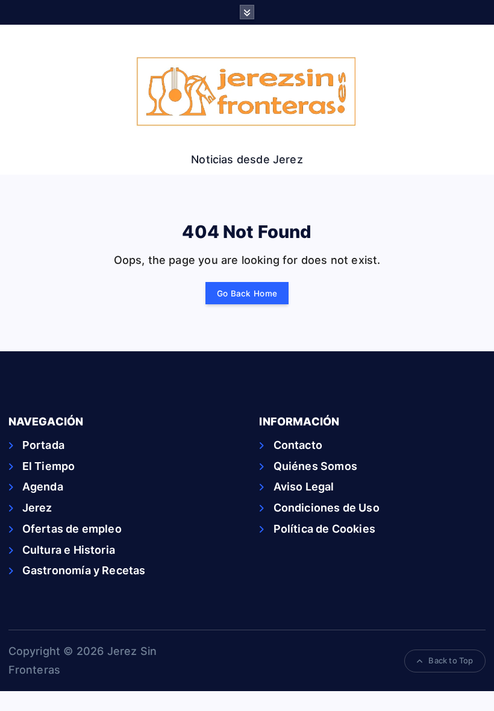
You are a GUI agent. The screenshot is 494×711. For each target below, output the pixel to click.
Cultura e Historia (68, 549)
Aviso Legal (304, 486)
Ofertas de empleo (72, 528)
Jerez (37, 507)
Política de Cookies (324, 528)
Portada (43, 445)
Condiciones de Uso (326, 507)
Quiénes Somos (315, 466)
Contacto (298, 445)
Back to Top (450, 660)
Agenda (42, 486)
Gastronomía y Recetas (84, 570)
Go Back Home (247, 293)
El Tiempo (48, 466)
